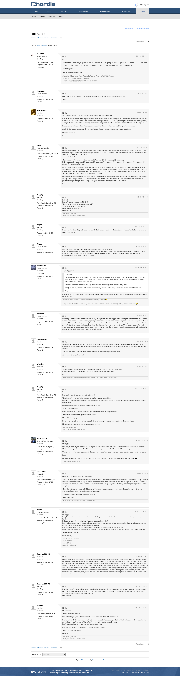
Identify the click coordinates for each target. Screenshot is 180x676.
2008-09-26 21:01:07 (142, 440)
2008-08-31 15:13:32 (142, 366)
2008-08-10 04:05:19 (141, 268)
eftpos (39, 225)
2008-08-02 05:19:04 (141, 227)
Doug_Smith (41, 471)
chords (146, 672)
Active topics (129, 28)
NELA (39, 145)
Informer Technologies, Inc (101, 660)
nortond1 (40, 314)
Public (83, 11)
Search (42, 16)
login (38, 45)
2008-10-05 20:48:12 (141, 556)
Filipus (39, 244)
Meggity (40, 195)
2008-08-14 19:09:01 (142, 341)
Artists (64, 11)
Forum (142, 11)
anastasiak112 (42, 110)
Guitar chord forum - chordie (40, 38)
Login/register (144, 5)
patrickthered (42, 339)
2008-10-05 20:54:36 (141, 586)
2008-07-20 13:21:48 (142, 112)
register (45, 45)
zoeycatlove (41, 266)
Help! (33, 33)
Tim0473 (40, 54)
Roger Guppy (42, 438)
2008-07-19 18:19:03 (142, 93)
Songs (49, 11)
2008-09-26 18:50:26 (141, 389)
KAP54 (39, 510)
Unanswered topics (143, 28)
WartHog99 (41, 364)
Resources (126, 11)
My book (105, 11)
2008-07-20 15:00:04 (141, 147)
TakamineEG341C (43, 554)
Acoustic (54, 38)
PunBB (80, 660)
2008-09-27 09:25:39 (141, 512)
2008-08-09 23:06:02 (141, 246)
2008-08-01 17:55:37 (142, 197)
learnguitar (41, 91)
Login (60, 16)
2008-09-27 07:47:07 (142, 473)
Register (52, 16)
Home (37, 11)
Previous (140, 41)
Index (34, 16)
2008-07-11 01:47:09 (142, 56)
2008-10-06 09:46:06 (141, 608)
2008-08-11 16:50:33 (142, 316)
